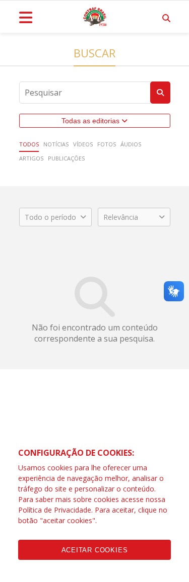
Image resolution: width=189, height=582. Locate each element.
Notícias (56, 144)
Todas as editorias (91, 121)
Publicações (66, 158)
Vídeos (83, 144)
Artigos (31, 158)
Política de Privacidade (54, 510)
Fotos (106, 144)
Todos (29, 144)
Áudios (130, 144)
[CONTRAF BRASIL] (95, 16)
